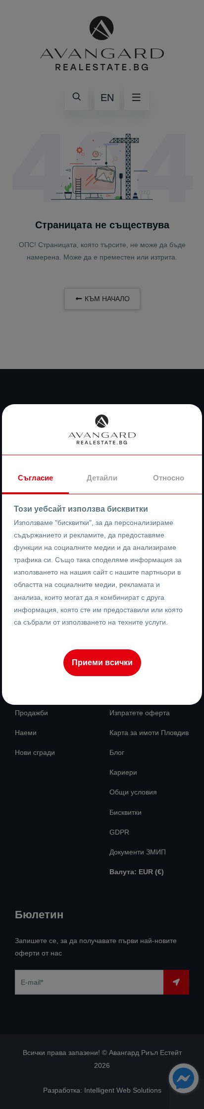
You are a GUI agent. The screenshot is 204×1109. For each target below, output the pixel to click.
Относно (168, 478)
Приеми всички (102, 662)
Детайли (102, 478)
